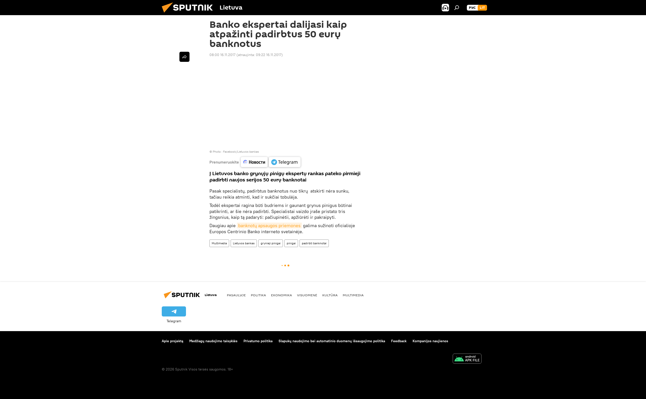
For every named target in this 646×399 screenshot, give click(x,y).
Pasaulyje (236, 295)
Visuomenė (307, 295)
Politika (258, 295)
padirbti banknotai (314, 243)
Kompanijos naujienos (430, 341)
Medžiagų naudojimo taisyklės (213, 341)
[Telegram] (285, 162)
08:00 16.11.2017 (222, 54)
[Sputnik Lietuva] (189, 14)
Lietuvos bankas (244, 243)
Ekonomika (281, 295)
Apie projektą (172, 341)
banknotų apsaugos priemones (269, 225)
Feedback (399, 341)
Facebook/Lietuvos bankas (241, 151)
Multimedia (219, 243)
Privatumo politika (258, 341)
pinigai (291, 243)
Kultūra (330, 295)
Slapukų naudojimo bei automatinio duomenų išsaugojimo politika (332, 341)
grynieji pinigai (271, 243)
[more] (184, 57)
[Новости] (254, 162)
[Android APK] (467, 359)
